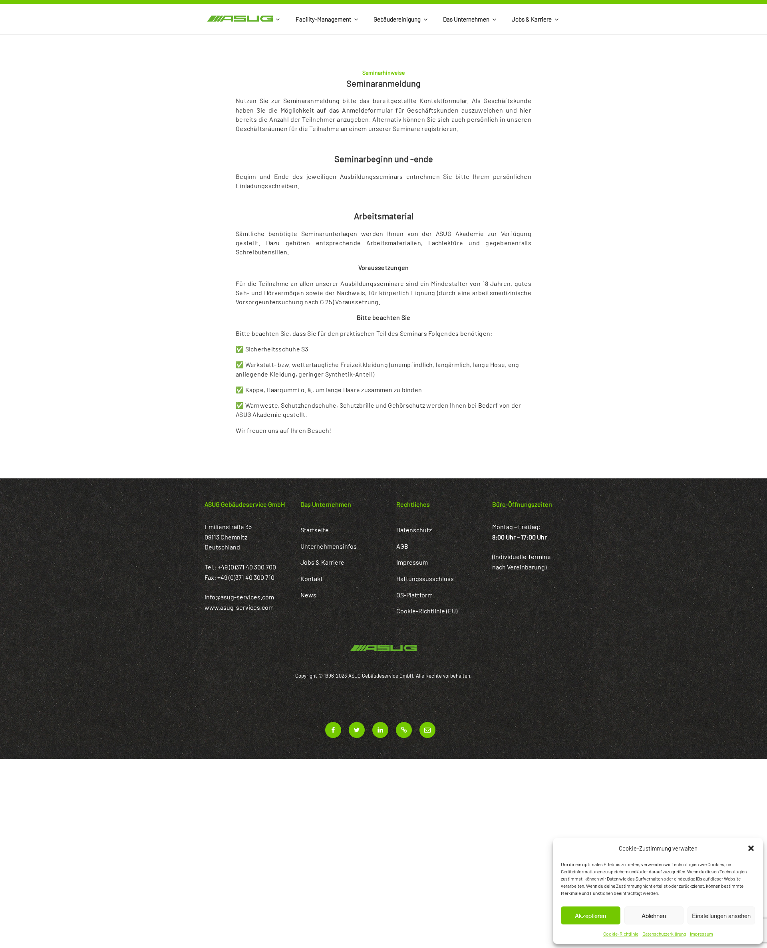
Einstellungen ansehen (721, 915)
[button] (751, 848)
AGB (402, 546)
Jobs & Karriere (532, 19)
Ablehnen (654, 915)
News (308, 595)
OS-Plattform (414, 595)
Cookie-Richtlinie (620, 933)
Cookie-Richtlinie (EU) (426, 611)
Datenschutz (414, 529)
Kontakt (311, 578)
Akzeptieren (590, 915)
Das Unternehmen (466, 19)
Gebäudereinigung (397, 19)
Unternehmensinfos (328, 546)
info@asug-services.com (239, 597)
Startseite (314, 529)
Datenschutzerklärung (664, 933)
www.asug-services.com (239, 607)
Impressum (701, 933)
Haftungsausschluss (425, 578)
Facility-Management (323, 19)
